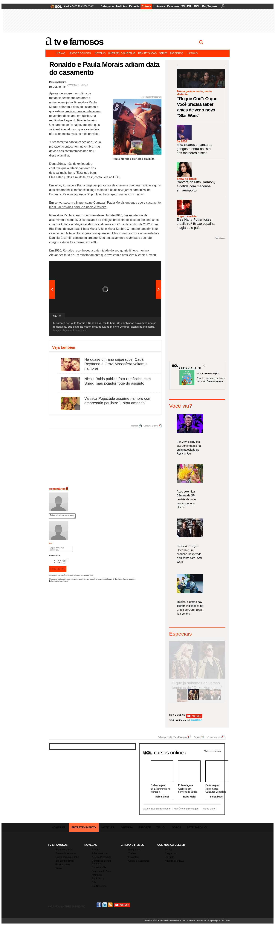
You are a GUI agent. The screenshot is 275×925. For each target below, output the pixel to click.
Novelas (100, 53)
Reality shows (147, 53)
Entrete (146, 6)
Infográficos (134, 849)
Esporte (134, 6)
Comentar (57, 568)
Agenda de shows (174, 860)
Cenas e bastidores (138, 860)
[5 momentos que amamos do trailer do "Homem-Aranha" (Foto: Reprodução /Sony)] (182, 699)
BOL (197, 6)
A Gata (95, 849)
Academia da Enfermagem (156, 808)
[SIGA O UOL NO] (194, 718)
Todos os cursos (212, 751)
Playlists (169, 857)
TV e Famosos (78, 41)
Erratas (197, 737)
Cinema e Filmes (132, 844)
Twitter (59, 563)
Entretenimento (83, 827)
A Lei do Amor (99, 853)
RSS (110, 904)
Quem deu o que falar (122, 53)
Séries (163, 53)
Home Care (209, 808)
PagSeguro (209, 6)
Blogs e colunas (80, 53)
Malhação (97, 874)
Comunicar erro (150, 426)
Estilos (168, 849)
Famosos (173, 6)
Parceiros (176, 53)
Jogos (176, 827)
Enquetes (133, 857)
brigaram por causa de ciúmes (106, 185)
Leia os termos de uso (58, 581)
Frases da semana (65, 853)
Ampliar (149, 266)
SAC (91, 6)
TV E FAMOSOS (58, 844)
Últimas (60, 53)
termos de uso (87, 575)
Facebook (61, 560)
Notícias (121, 6)
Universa (159, 6)
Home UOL (59, 827)
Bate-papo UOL (197, 827)
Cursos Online (188, 362)
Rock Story (98, 878)
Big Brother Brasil (64, 860)
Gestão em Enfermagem (186, 808)
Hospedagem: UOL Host (218, 920)
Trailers (132, 853)
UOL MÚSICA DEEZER (171, 844)
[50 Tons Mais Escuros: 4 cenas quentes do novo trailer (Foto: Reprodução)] (204, 699)
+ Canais (192, 53)
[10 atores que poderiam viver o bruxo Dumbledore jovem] (215, 699)
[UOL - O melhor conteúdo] (55, 8)
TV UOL (186, 6)
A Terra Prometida (101, 857)
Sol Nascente (99, 886)
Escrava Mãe (99, 867)
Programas (171, 853)
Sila (94, 882)
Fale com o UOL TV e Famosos (172, 737)
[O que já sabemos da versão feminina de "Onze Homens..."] (193, 699)
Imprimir (134, 426)
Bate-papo (107, 6)
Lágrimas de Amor (101, 871)
